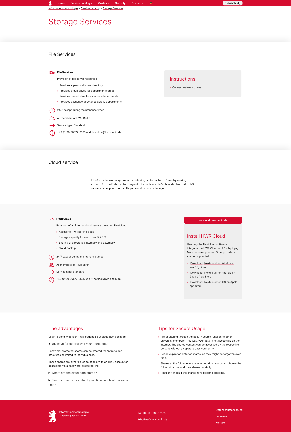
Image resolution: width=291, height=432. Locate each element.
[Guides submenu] (108, 3)
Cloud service (63, 162)
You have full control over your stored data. (80, 344)
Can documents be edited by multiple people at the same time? (88, 382)
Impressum (222, 416)
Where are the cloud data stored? (74, 373)
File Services (62, 54)
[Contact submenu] (143, 3)
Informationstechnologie (74, 412)
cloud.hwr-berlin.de (114, 336)
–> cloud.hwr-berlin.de (213, 220)
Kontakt (220, 422)
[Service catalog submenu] (91, 3)
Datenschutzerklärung (229, 409)
